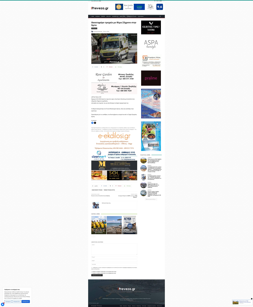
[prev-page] (92, 236)
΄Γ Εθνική (99, 227)
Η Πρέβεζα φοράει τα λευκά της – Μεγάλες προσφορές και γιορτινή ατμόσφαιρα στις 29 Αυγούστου (129, 230)
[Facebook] (154, 1)
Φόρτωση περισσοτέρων (150, 199)
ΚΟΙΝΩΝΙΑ (129, 227)
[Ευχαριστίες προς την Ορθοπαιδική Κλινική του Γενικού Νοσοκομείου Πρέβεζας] (143, 185)
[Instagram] (158, 1)
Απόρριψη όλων (16, 301)
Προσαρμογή (8, 301)
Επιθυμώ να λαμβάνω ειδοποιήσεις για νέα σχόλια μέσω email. (104, 271)
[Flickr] (156, 1)
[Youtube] (161, 1)
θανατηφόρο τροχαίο (97, 189)
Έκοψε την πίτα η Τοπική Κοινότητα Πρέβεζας (100, 195)
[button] (160, 16)
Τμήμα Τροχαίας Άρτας (109, 189)
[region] (17, 295)
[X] (159, 1)
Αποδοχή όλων (26, 301)
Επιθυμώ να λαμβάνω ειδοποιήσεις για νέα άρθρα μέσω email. (104, 273)
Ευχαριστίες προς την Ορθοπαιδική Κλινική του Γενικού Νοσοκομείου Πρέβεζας (153, 185)
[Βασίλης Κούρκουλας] (92, 31)
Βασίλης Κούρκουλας (98, 31)
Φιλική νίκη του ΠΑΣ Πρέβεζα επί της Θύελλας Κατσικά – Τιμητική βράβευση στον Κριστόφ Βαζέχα (99, 230)
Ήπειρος (94, 28)
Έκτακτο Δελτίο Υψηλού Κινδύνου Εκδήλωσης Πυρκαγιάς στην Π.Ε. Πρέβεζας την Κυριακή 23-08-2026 (154, 194)
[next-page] (94, 236)
